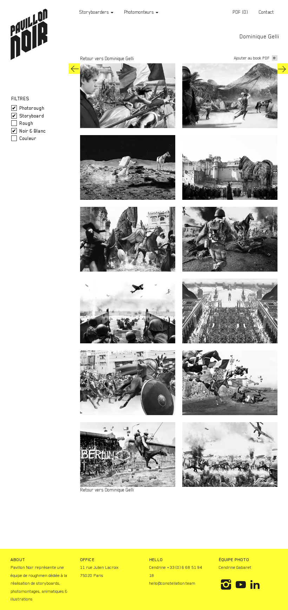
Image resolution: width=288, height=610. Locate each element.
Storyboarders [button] (94, 12)
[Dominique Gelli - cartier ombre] (74, 68)
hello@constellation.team (172, 583)
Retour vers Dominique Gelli (107, 58)
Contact (266, 12)
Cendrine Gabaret (235, 567)
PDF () (240, 12)
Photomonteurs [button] (139, 12)
